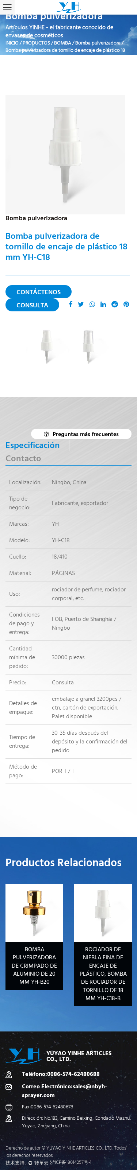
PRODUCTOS (36, 43)
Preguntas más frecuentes (86, 434)
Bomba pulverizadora (98, 43)
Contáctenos (38, 292)
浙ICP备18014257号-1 (70, 1162)
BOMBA (62, 43)
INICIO (12, 43)
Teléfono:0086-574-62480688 (61, 1074)
